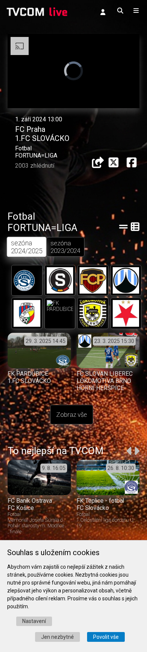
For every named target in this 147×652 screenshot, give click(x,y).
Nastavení (34, 621)
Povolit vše (106, 637)
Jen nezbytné (57, 637)
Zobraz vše (71, 414)
